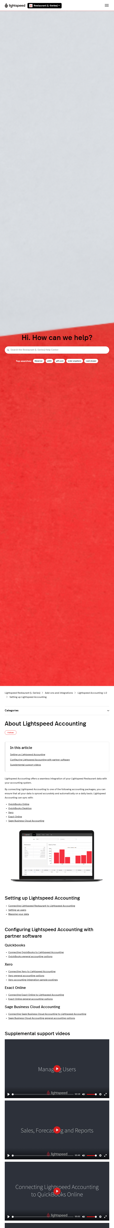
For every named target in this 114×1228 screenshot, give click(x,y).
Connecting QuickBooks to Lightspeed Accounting (36, 952)
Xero (11, 812)
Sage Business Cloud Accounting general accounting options (41, 1018)
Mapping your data (18, 914)
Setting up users (17, 910)
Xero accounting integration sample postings (33, 980)
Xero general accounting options (26, 975)
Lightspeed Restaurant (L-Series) (22, 693)
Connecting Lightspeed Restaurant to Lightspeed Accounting (41, 906)
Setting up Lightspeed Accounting (28, 697)
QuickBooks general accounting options (30, 956)
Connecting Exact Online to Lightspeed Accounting (36, 995)
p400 (49, 361)
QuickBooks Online (18, 804)
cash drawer (91, 361)
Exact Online (15, 816)
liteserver (39, 361)
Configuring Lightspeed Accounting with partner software (40, 760)
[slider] (43, 1094)
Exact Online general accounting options (30, 999)
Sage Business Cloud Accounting (26, 821)
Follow (11, 732)
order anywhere (74, 361)
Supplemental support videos (25, 765)
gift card (59, 361)
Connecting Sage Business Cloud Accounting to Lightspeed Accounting (47, 1014)
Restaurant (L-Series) (46, 5)
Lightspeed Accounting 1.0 (92, 693)
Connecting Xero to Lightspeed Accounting (32, 971)
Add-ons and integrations (59, 693)
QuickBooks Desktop (20, 808)
